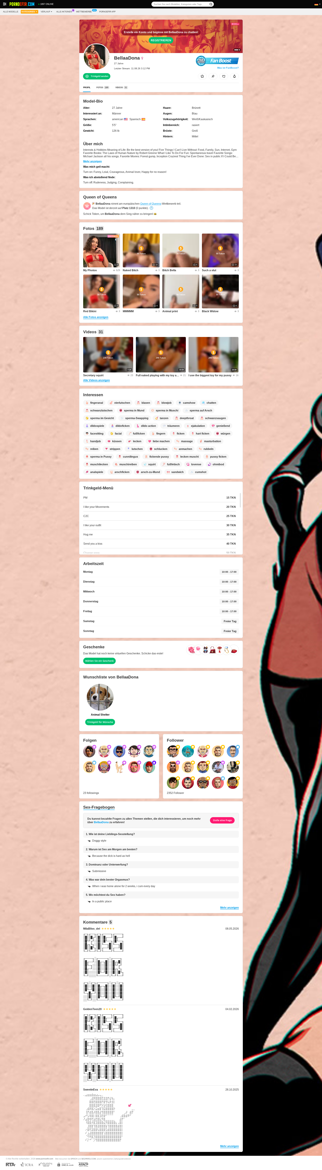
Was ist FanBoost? (228, 67)
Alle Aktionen (64, 12)
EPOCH (74, 1159)
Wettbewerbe (84, 12)
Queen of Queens (150, 203)
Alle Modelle (10, 12)
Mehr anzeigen (92, 161)
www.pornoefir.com (44, 1159)
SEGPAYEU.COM (88, 1159)
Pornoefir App (107, 12)
